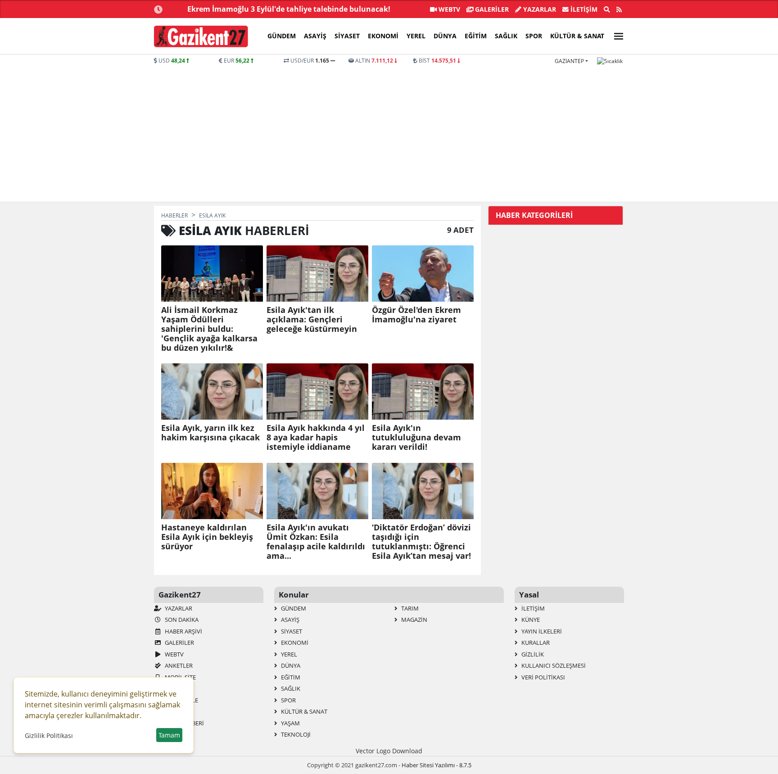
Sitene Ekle (180, 700)
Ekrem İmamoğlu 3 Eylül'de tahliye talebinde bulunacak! (288, 9)
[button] (616, 35)
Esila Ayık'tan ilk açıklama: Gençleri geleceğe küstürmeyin (312, 319)
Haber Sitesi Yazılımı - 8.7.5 (436, 765)
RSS (169, 688)
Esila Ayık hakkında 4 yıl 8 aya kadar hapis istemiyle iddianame (316, 437)
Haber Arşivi (182, 631)
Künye (530, 620)
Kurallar (535, 642)
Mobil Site (179, 677)
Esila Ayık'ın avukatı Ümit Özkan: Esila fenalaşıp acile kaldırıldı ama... (316, 542)
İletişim (583, 9)
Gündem (281, 36)
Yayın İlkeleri (541, 631)
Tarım (409, 608)
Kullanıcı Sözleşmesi (553, 665)
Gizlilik (532, 654)
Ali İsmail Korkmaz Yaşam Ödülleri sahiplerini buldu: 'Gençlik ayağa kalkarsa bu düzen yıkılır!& (209, 329)
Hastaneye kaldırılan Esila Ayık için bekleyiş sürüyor (207, 537)
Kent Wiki (178, 711)
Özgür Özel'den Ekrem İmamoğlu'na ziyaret (416, 314)
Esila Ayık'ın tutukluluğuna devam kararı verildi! (416, 437)
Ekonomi (383, 36)
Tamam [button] (169, 735)
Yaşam (290, 723)
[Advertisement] (389, 132)
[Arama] (607, 9)
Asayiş (315, 36)
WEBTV (448, 9)
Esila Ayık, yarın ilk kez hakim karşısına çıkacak (210, 432)
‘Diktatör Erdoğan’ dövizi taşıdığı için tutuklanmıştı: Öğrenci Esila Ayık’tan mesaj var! (421, 542)
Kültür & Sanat (577, 36)
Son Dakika (181, 620)
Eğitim (476, 36)
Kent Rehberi (183, 723)
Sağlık (506, 36)
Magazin (413, 620)
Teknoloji (295, 734)
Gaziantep (569, 61)
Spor (533, 36)
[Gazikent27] (201, 36)
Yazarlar (538, 9)
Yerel (416, 36)
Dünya (445, 36)
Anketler (178, 665)
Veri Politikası (542, 677)
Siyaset (347, 36)
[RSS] (619, 9)
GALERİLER (491, 9)
